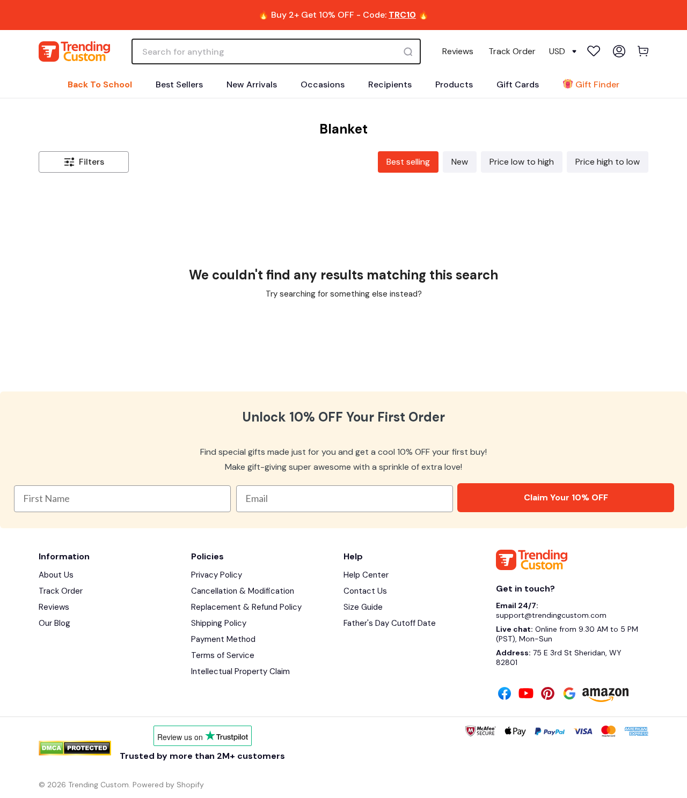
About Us (56, 575)
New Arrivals (251, 84)
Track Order (512, 51)
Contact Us (365, 591)
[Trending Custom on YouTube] (526, 694)
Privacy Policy (216, 575)
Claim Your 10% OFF (566, 497)
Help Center (366, 575)
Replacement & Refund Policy (246, 607)
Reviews (457, 51)
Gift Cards (517, 84)
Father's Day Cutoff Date (390, 623)
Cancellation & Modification (242, 591)
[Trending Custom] (74, 51)
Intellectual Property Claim (240, 671)
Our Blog (54, 623)
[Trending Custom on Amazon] (605, 696)
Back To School (100, 84)
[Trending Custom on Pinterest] (548, 694)
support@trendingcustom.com (551, 615)
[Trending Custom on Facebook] (504, 694)
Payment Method (223, 639)
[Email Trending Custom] (569, 694)
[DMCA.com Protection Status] (75, 748)
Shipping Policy (218, 623)
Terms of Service (222, 655)
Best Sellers (179, 84)
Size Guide (363, 607)
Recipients (390, 84)
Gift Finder (597, 84)
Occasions (323, 84)
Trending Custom (98, 784)
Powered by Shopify (168, 784)
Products (454, 84)
